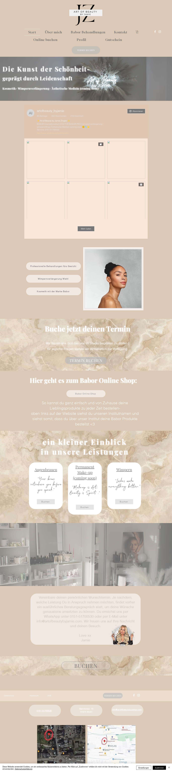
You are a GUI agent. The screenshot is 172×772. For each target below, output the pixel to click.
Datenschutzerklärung (23, 769)
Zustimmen (159, 767)
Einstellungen (143, 767)
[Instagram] (159, 31)
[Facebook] (155, 31)
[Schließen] (168, 767)
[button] (137, 31)
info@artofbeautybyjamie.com (59, 621)
